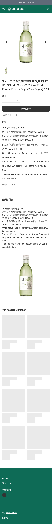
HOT (13, 184)
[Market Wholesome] (15, 9)
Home (5, 479)
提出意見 (5, 518)
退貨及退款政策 (11, 513)
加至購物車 (26, 108)
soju (5, 184)
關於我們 (6, 483)
